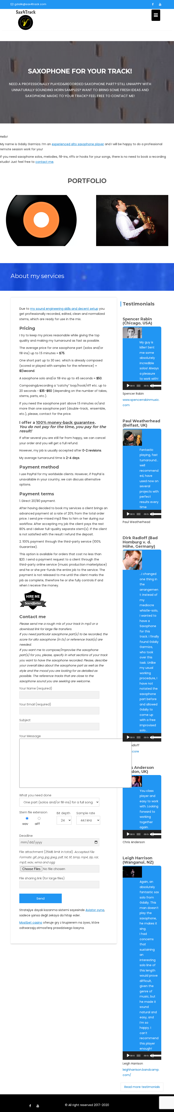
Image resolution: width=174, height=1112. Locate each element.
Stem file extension (33, 812)
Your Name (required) (35, 688)
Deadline (26, 836)
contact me (44, 162)
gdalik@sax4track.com (30, 4)
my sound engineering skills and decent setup (64, 309)
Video (132, 225)
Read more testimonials (142, 1087)
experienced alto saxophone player (78, 144)
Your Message (30, 736)
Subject (25, 720)
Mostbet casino (30, 922)
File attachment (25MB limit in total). (58, 857)
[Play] (128, 386)
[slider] (155, 385)
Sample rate (85, 813)
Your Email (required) (35, 704)
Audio (42, 225)
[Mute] (152, 386)
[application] (142, 385)
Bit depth (63, 813)
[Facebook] (152, 4)
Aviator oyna (95, 910)
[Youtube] (160, 4)
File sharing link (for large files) (42, 878)
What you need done (35, 795)
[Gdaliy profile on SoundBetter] (33, 600)
